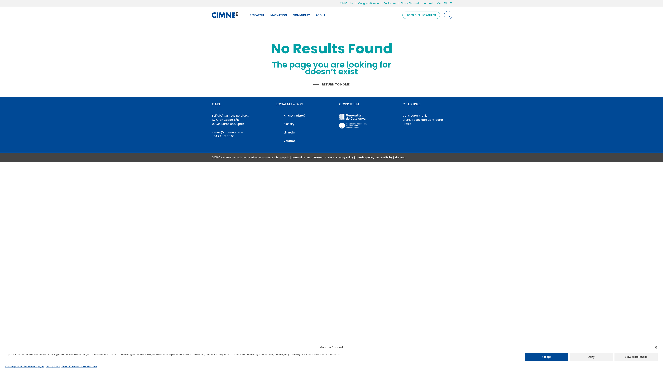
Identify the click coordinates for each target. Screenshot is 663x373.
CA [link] (439, 3)
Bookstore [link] (390, 3)
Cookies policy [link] (364, 157)
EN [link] (445, 3)
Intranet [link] (428, 3)
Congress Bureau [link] (368, 3)
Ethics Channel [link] (410, 3)
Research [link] (257, 15)
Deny (591, 357)
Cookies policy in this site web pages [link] (24, 366)
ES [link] (451, 3)
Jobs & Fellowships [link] (421, 15)
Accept (546, 357)
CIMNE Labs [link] (346, 3)
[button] (656, 347)
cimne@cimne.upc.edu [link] (227, 132)
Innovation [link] (278, 15)
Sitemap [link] (400, 157)
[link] (225, 15)
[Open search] (448, 15)
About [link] (320, 15)
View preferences (636, 357)
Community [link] (301, 15)
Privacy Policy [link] (53, 366)
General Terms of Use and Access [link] (79, 366)
